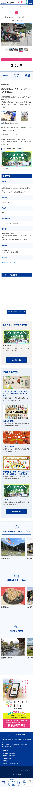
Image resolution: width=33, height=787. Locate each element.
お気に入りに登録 (17, 59)
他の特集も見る (16, 360)
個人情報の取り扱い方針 (9, 753)
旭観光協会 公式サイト (8, 262)
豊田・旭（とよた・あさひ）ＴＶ (12, 134)
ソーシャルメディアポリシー (10, 763)
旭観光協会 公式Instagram (10, 123)
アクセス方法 (16, 75)
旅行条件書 (6, 761)
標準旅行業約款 (7, 758)
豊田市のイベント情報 (12, 6)
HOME (3, 6)
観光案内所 (6, 750)
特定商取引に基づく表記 (9, 756)
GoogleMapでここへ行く (15, 312)
